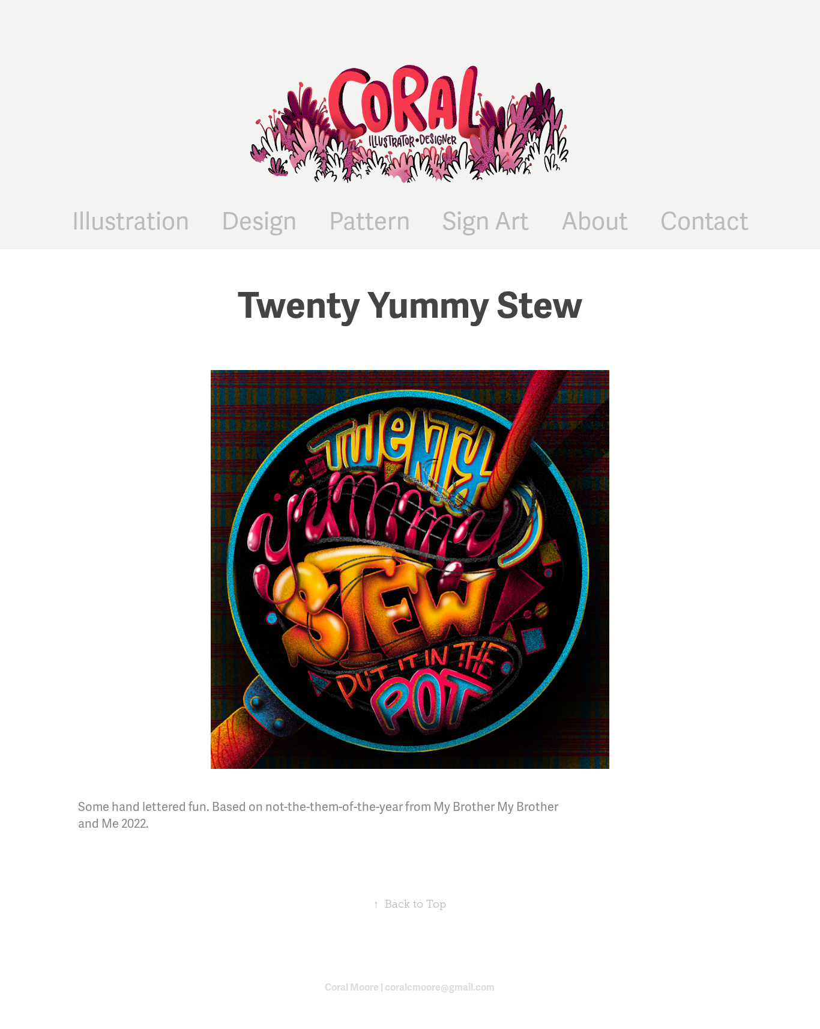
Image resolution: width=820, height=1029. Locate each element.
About (594, 222)
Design (259, 222)
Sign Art (485, 222)
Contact (704, 222)
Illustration (130, 222)
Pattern (369, 222)
